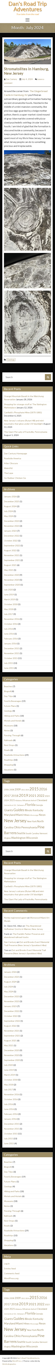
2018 (14, 795)
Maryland (9, 814)
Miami (19, 814)
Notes (7, 730)
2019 (23, 795)
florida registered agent (15, 917)
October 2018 (11, 604)
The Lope (8, 473)
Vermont (43, 833)
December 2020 (11, 575)
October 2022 (11, 540)
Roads (7, 750)
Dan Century (11, 79)
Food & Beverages (12, 701)
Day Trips (8, 696)
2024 (6, 800)
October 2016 (11, 624)
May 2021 (8, 570)
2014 (27, 790)
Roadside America (12, 458)
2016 (43, 789)
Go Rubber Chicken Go (15, 478)
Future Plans (10, 706)
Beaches (8, 686)
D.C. (15, 805)
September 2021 (12, 560)
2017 (7, 795)
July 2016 (8, 628)
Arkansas (26, 800)
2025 (12, 800)
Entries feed (10, 1268)
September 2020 (12, 584)
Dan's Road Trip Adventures (27, 6)
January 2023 (10, 530)
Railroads (8, 740)
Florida (30, 804)
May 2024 (8, 516)
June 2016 (9, 633)
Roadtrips (8, 760)
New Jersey (15, 820)
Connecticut (8, 805)
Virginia (7, 838)
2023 (47, 796)
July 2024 (8, 511)
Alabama (18, 800)
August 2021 (10, 565)
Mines (26, 814)
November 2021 (11, 555)
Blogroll (7, 691)
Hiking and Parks (12, 715)
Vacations (8, 769)
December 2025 (11, 501)
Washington (18, 837)
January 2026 (10, 496)
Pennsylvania (29, 827)
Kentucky (38, 810)
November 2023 (11, 526)
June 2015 (9, 668)
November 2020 (11, 579)
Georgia (39, 805)
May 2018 (8, 609)
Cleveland (42, 800)
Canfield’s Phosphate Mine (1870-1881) (23, 412)
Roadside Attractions (14, 755)
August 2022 (10, 550)
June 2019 (9, 594)
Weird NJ (8, 468)
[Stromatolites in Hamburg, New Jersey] (27, 51)
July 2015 (8, 663)
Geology (11, 359)
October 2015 (11, 658)
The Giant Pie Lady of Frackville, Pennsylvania (25, 432)
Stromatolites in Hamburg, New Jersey (26, 70)
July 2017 (8, 614)
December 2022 (11, 535)
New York (32, 821)
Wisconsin (32, 837)
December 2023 (11, 521)
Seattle (21, 833)
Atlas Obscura (11, 463)
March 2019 (9, 599)
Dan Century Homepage (15, 453)
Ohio (17, 827)
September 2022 (12, 545)
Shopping (8, 764)
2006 (6, 789)
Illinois (28, 810)
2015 (34, 788)
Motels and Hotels (13, 720)
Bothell (34, 800)
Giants (8, 810)
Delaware (21, 805)
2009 (18, 789)
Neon (42, 814)
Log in (7, 1263)
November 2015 (11, 653)
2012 (23, 790)
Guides (18, 810)
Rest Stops (9, 745)
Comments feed (11, 1273)
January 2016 (10, 643)
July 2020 (8, 589)
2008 (11, 789)
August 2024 (10, 506)
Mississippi (34, 815)
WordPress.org (11, 1278)
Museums (8, 725)
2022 (40, 795)
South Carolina (32, 833)
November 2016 (11, 619)
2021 (33, 795)
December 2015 (11, 648)
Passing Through (12, 735)
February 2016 (11, 638)
